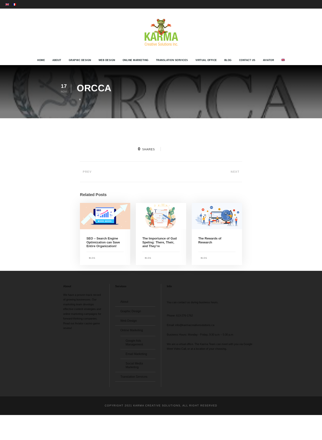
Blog (228, 60)
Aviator (268, 60)
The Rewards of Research (209, 240)
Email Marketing (136, 354)
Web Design (107, 60)
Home (41, 60)
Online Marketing (136, 60)
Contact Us (247, 60)
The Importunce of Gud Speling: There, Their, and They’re (159, 242)
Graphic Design (80, 60)
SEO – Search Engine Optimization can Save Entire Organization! (103, 242)
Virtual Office (206, 60)
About (56, 60)
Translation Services (172, 60)
